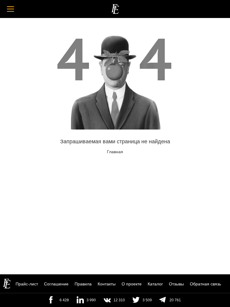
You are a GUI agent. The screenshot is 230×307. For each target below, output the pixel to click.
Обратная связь (205, 284)
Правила (83, 284)
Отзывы (176, 284)
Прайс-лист (27, 284)
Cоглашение (56, 284)
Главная (115, 151)
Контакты (107, 284)
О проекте (132, 284)
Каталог (155, 284)
